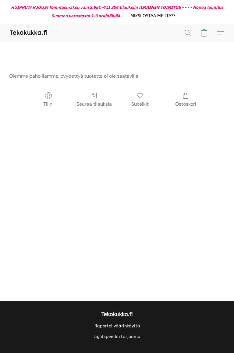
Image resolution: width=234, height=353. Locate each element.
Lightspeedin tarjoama (117, 336)
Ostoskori (185, 104)
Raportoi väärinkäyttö (117, 326)
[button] (153, 16)
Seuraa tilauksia (94, 104)
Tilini (48, 104)
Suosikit (140, 104)
